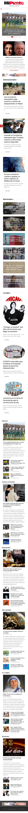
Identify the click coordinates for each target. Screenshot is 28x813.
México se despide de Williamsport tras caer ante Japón (17, 473)
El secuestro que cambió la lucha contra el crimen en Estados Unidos (17, 790)
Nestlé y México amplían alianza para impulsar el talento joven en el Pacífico (14, 236)
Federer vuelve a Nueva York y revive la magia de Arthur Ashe (17, 466)
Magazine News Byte (12, 806)
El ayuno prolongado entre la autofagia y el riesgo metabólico (17, 657)
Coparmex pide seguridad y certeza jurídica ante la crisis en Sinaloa (14, 206)
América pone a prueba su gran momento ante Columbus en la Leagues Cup (18, 459)
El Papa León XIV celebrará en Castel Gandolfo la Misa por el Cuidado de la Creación (18, 711)
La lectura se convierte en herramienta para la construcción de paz (13, 398)
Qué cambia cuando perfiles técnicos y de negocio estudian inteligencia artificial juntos (13, 502)
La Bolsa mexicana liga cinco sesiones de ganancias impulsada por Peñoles (14, 265)
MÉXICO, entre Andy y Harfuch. (14, 55)
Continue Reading (14, 67)
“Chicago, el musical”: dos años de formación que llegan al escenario (13, 327)
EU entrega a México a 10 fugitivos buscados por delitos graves (14, 251)
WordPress (23, 806)
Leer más (8, 111)
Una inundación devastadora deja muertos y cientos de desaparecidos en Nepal (14, 29)
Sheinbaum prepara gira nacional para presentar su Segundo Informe (14, 279)
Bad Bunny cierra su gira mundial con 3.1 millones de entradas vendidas (17, 593)
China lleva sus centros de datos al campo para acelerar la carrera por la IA (17, 532)
